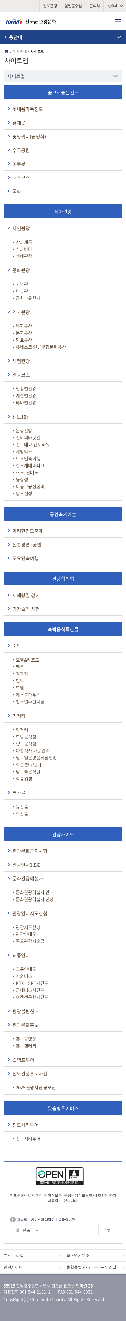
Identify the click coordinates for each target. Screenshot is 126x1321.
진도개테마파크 (30, 465)
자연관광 (21, 228)
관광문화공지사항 (29, 850)
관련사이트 (13, 1267)
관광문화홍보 (25, 1024)
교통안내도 (26, 969)
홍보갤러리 (26, 1046)
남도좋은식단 (28, 771)
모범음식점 (26, 736)
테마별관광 (26, 402)
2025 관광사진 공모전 (36, 1087)
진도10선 (21, 416)
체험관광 (21, 360)
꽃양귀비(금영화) (29, 136)
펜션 (20, 667)
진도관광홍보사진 (29, 1073)
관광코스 (21, 374)
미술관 (22, 291)
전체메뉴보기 (118, 21)
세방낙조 (24, 451)
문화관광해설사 (27, 878)
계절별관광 (26, 395)
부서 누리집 (14, 1255)
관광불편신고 (25, 1011)
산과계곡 (24, 242)
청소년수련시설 (30, 702)
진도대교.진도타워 (33, 444)
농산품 (22, 806)
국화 (16, 191)
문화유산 (24, 333)
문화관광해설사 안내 (35, 892)
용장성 (22, 479)
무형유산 (24, 326)
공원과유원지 (28, 298)
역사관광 (21, 311)
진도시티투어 (25, 1124)
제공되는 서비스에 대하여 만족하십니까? (46, 1219)
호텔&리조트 (27, 660)
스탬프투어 (23, 1059)
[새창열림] (63, 1178)
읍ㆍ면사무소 (78, 1255)
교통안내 (21, 955)
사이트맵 (16, 76)
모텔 (20, 688)
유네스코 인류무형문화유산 (41, 347)
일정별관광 (26, 388)
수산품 (22, 813)
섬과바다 (24, 249)
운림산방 (24, 430)
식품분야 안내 (28, 764)
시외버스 (24, 976)
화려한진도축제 (27, 530)
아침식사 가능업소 (33, 750)
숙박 (16, 645)
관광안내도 (26, 934)
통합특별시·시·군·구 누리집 (91, 1267)
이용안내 (13, 36)
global (112, 6)
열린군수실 (73, 6)
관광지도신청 (28, 927)
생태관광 (24, 256)
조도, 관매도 (27, 472)
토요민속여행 (28, 458)
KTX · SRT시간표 (32, 983)
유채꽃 (18, 122)
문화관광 (21, 270)
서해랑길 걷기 (26, 595)
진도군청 (50, 6)
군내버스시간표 (30, 990)
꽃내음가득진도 (27, 108)
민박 (20, 681)
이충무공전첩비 (30, 486)
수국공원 (21, 150)
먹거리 (18, 715)
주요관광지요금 (30, 941)
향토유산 (24, 340)
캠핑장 (22, 674)
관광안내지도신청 (29, 913)
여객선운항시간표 (32, 997)
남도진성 (24, 493)
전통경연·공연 (26, 544)
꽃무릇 (18, 163)
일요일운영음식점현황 (36, 757)
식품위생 (24, 778)
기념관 (22, 284)
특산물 (18, 792)
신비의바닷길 (28, 437)
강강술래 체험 (26, 608)
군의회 (94, 6)
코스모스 (21, 177)
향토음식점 (26, 743)
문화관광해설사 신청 (35, 899)
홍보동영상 (26, 1039)
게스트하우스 (28, 695)
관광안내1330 (26, 864)
